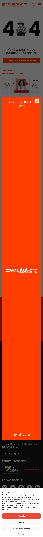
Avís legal (21, 534)
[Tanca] (37, 101)
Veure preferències (21, 529)
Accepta (21, 516)
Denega (21, 522)
